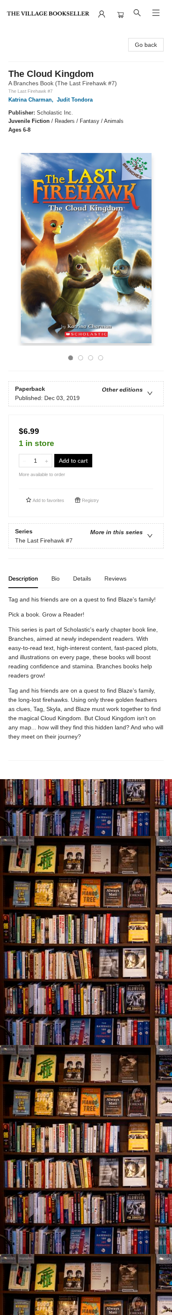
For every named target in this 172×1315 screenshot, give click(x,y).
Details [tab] (82, 578)
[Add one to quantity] (46, 460)
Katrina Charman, (31, 100)
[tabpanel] (86, 678)
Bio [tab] (55, 578)
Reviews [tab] (115, 578)
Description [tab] (23, 578)
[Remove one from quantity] (24, 460)
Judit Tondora (75, 100)
